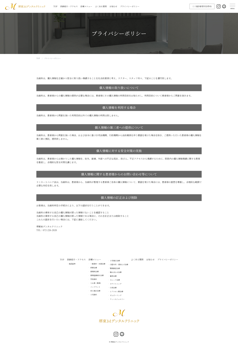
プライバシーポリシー (129, 6)
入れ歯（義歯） (96, 283)
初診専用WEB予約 (203, 6)
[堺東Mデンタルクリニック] (25, 6)
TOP (55, 6)
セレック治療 (115, 280)
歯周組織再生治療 (97, 275)
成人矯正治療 (95, 291)
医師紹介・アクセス (69, 6)
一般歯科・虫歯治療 (97, 264)
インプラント (95, 287)
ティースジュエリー (117, 299)
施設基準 (72, 264)
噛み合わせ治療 (115, 272)
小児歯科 (93, 294)
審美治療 (113, 276)
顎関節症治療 (115, 268)
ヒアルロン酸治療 (116, 291)
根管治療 (93, 267)
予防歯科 (93, 279)
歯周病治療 (94, 271)
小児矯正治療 (115, 260)
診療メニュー (86, 6)
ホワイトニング (115, 284)
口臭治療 (113, 287)
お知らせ (113, 6)
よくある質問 (101, 6)
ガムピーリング (115, 295)
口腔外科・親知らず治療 (119, 264)
